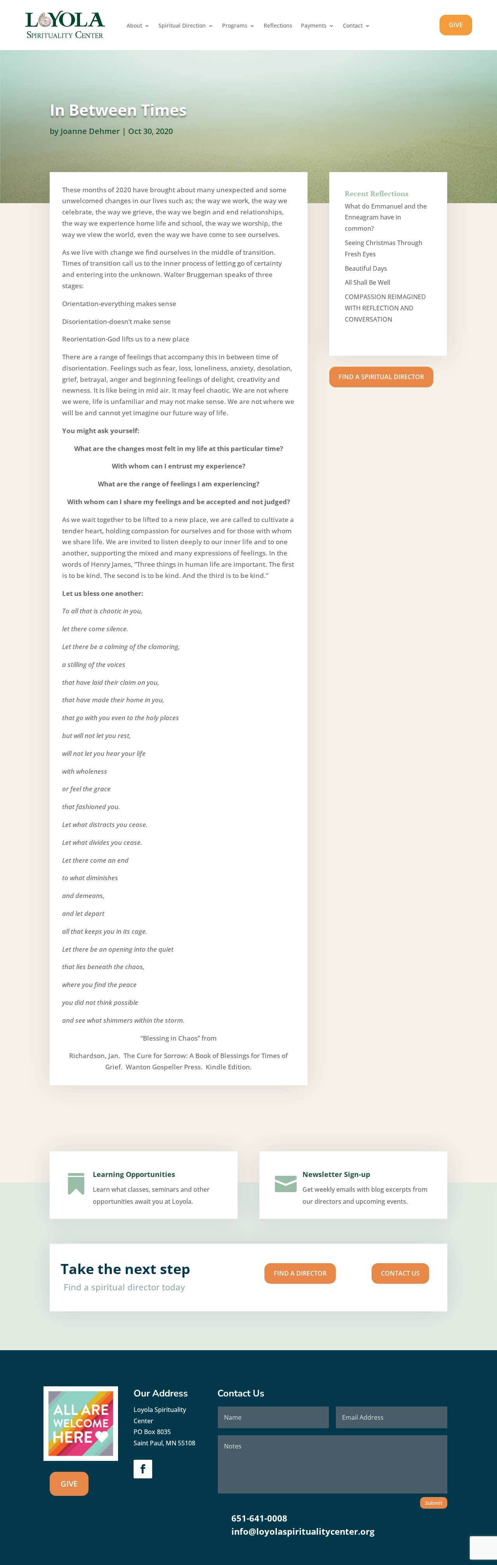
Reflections (278, 26)
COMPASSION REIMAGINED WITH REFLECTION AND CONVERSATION (385, 308)
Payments (314, 26)
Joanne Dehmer (90, 131)
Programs (234, 26)
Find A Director (300, 1273)
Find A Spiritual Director (381, 377)
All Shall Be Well (367, 282)
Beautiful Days (366, 268)
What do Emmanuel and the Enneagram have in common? (386, 217)
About (134, 26)
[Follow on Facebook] (143, 1469)
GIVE (456, 25)
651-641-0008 (259, 1518)
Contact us (400, 1273)
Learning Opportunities (134, 1174)
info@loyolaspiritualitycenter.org (302, 1531)
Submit (433, 1502)
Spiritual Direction (182, 26)
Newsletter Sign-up (336, 1174)
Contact (353, 26)
